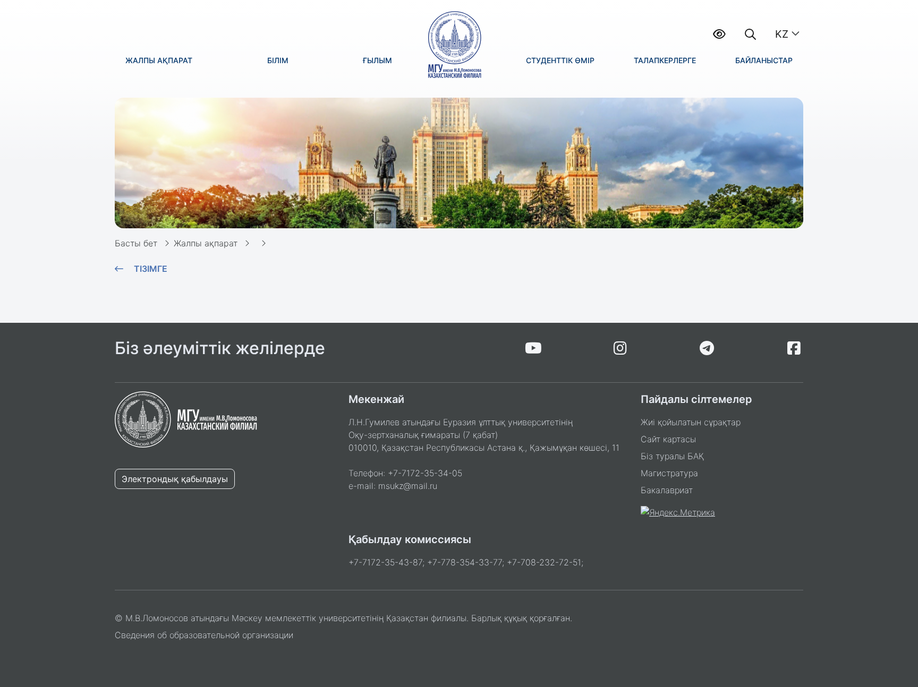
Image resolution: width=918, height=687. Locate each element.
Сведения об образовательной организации (204, 635)
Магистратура (669, 473)
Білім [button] (277, 60)
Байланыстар (764, 60)
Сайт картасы (668, 439)
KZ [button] (781, 34)
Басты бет (136, 243)
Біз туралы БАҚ (672, 456)
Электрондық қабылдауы (175, 479)
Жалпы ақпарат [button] (158, 60)
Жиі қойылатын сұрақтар (691, 422)
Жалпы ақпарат (205, 243)
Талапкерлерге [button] (665, 60)
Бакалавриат (667, 490)
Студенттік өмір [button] (560, 60)
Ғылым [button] (377, 60)
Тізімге (150, 268)
